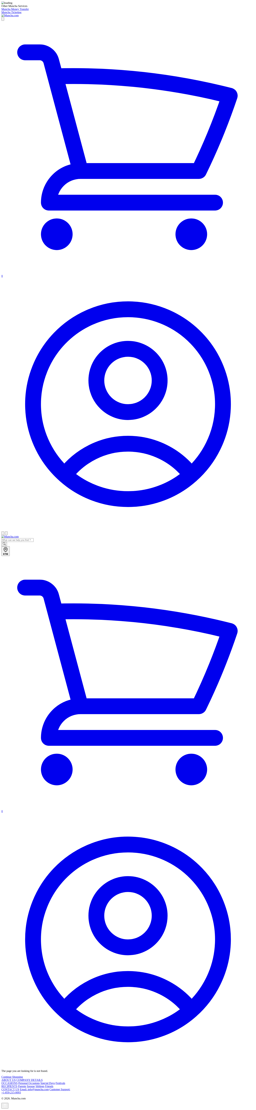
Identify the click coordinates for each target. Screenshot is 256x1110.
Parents (22, 1086)
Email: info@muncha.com (34, 1089)
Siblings (40, 1086)
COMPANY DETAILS (29, 1079)
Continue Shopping (12, 1076)
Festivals (60, 1083)
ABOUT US (8, 1079)
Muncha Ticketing (11, 12)
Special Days (47, 1083)
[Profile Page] (128, 529)
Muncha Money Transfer (15, 9)
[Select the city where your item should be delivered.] (2, 19)
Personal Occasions (29, 1083)
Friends (49, 1086)
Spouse (31, 1086)
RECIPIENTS (9, 1086)
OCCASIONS (9, 1083)
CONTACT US (10, 1089)
